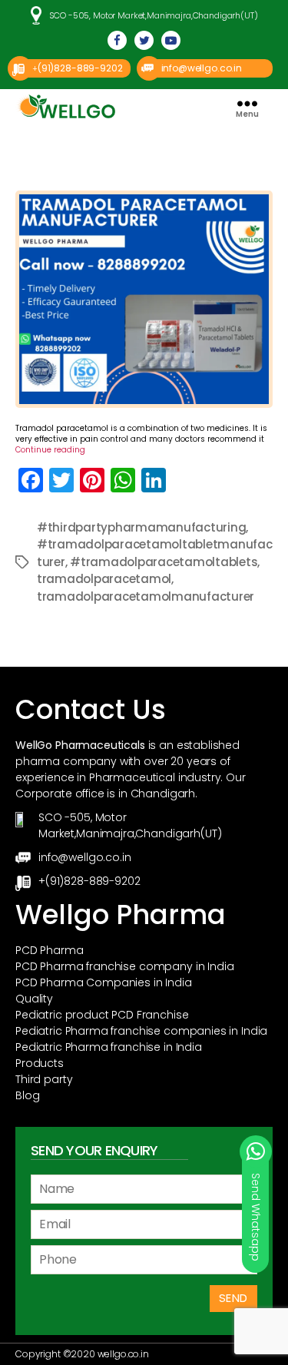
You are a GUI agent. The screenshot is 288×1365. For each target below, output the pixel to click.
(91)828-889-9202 (80, 68)
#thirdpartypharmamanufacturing (141, 527)
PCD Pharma (49, 950)
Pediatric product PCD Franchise (101, 1014)
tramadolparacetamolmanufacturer (145, 596)
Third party (43, 1079)
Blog (27, 1095)
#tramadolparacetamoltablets (163, 562)
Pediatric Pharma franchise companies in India (141, 1031)
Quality (34, 998)
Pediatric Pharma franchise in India (108, 1047)
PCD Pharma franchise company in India (124, 966)
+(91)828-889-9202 (89, 881)
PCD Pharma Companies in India (103, 982)
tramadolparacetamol (104, 579)
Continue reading (50, 450)
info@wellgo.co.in (201, 68)
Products (39, 1063)
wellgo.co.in (123, 1353)
